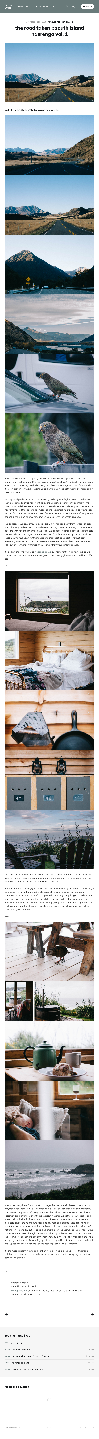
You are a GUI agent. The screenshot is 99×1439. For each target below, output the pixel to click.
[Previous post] (6, 1314)
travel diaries (42, 6)
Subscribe (87, 6)
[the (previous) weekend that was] (49, 1369)
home (20, 6)
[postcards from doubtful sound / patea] (49, 1356)
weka (60, 1226)
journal (29, 6)
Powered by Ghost (87, 1427)
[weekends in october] (49, 1349)
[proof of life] (49, 1343)
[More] (53, 6)
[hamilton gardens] (49, 1363)
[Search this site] (67, 6)
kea (79, 534)
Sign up (49, 1427)
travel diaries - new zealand (60, 22)
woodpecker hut (43, 551)
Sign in (75, 6)
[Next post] (92, 1314)
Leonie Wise (9, 6)
